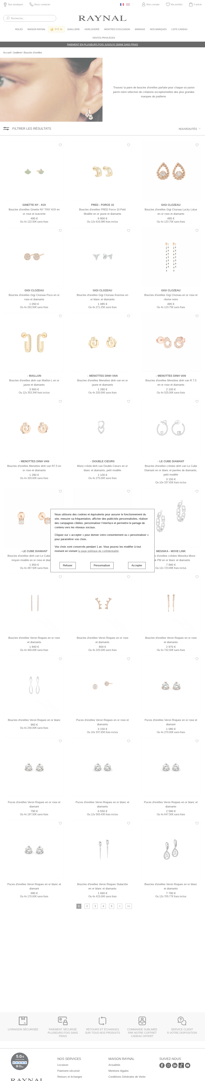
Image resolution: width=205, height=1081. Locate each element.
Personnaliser (102, 565)
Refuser (67, 565)
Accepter (136, 565)
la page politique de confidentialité (98, 551)
